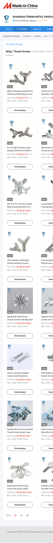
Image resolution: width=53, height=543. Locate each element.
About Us (37, 29)
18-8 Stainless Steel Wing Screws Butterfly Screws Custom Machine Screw (18, 263)
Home (8, 29)
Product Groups (15, 44)
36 (21, 515)
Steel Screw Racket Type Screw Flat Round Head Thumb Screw (17, 488)
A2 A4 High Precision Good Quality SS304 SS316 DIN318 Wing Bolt (20, 150)
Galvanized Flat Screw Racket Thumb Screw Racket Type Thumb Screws (20, 432)
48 (27, 515)
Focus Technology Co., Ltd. (35, 532)
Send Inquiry (20, 110)
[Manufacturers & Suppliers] (20, 5)
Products (24, 29)
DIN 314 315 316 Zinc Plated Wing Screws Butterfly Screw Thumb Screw (19, 206)
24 (15, 515)
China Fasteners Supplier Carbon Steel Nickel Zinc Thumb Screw (18, 376)
